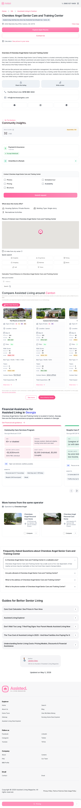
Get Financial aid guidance (12, 423)
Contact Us (40, 36)
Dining (67, 258)
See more (31, 397)
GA (12, 11)
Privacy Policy (47, 791)
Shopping (15, 262)
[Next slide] (77, 491)
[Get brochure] (21, 187)
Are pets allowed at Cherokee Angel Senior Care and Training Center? (31, 573)
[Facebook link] (14, 105)
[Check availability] (60, 184)
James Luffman (51, 375)
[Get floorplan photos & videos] (21, 180)
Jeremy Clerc (33, 661)
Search (6, 286)
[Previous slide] (71, 491)
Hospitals (15, 258)
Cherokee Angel (21, 507)
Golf (16, 267)
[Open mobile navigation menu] (77, 3)
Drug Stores (41, 258)
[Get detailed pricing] (21, 184)
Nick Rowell (17, 375)
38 (49, 379)
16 (16, 379)
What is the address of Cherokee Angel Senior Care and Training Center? (32, 580)
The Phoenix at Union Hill (18, 321)
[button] (41, 232)
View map (75, 24)
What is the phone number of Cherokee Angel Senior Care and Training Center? (35, 586)
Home (4, 11)
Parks (41, 267)
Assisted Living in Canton (27, 11)
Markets (41, 262)
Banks (67, 262)
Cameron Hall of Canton (50, 321)
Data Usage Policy (70, 791)
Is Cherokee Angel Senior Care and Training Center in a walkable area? (31, 560)
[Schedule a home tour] (60, 180)
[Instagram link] (40, 105)
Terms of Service (58, 791)
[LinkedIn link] (66, 105)
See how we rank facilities (9, 392)
